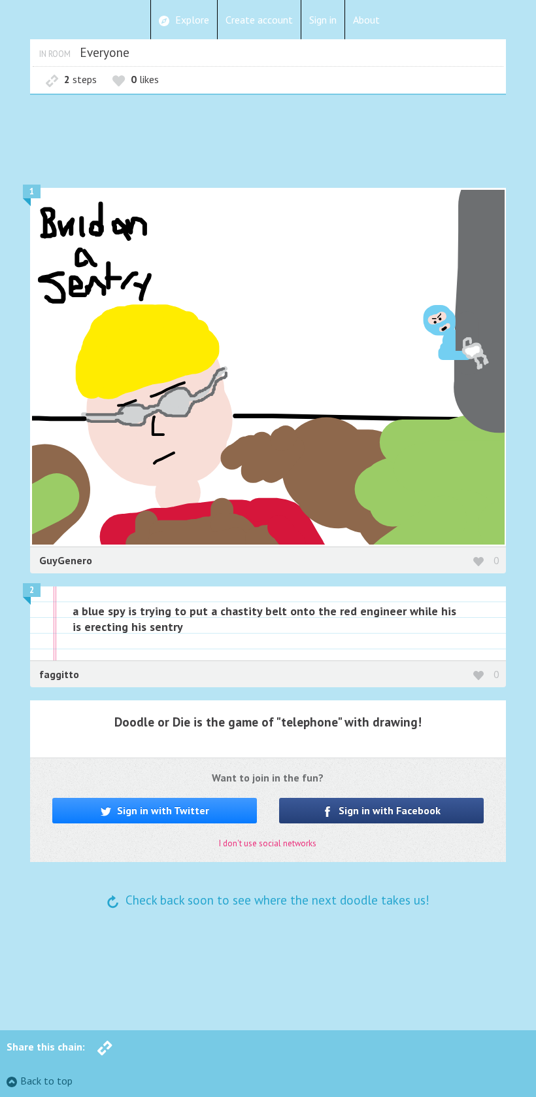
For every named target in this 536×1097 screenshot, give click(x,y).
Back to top (46, 1080)
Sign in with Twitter (161, 810)
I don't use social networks (267, 843)
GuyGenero (65, 560)
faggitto (59, 674)
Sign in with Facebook (388, 810)
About (366, 19)
